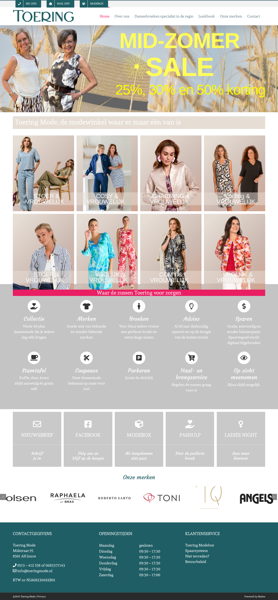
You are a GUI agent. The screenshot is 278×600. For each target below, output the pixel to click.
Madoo (261, 596)
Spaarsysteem (196, 550)
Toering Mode (28, 596)
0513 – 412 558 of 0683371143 (40, 565)
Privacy (41, 596)
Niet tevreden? (197, 556)
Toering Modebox (199, 545)
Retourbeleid (195, 561)
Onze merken (139, 477)
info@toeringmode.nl (34, 571)
